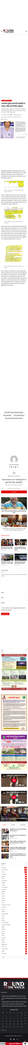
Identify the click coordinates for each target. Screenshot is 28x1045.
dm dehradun (5, 887)
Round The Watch (6, 114)
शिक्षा (3, 931)
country (3, 885)
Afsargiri (4, 937)
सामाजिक (3, 891)
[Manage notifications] (25, 1042)
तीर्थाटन (3, 893)
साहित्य (3, 940)
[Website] (10, 467)
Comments (22, 824)
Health (3, 911)
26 (6, 1026)
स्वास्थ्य (3, 909)
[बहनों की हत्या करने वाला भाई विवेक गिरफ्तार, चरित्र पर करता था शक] (7, 542)
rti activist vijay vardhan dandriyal (14, 412)
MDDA (3, 896)
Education (4, 874)
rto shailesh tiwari (19, 415)
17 (25, 1021)
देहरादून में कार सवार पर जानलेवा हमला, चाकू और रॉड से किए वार (20, 562)
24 (25, 1023)
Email (2, 597)
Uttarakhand (9, 100)
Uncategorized (5, 922)
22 (17, 1023)
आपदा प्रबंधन (4, 880)
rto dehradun (7, 415)
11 (2, 1021)
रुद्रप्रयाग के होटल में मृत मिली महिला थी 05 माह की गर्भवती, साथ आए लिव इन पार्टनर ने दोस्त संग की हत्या (18, 855)
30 (21, 1026)
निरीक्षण (3, 951)
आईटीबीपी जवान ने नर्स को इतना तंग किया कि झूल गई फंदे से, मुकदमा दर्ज (14, 819)
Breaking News (5, 913)
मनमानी (3, 898)
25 (2, 1026)
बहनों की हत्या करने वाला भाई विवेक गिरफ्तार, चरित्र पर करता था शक (7, 547)
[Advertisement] (14, 14)
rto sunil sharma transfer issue (14, 418)
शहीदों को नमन (4, 944)
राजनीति (3, 876)
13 (10, 1021)
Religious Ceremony (6, 904)
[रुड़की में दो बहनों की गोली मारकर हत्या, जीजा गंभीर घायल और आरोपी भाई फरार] (21, 542)
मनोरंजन (3, 920)
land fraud (4, 889)
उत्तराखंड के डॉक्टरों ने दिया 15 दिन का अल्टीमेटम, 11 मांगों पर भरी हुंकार (7, 562)
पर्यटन (3, 902)
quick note (4, 953)
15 (17, 1021)
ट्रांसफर (3, 942)
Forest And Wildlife (6, 924)
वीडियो (3, 927)
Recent (13, 824)
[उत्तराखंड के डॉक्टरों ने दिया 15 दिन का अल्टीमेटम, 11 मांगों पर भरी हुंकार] (7, 557)
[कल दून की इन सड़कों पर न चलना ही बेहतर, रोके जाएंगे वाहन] (5, 837)
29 (17, 1026)
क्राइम (3, 918)
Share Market (5, 948)
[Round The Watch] (8, 31)
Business (4, 929)
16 (21, 1021)
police (3, 878)
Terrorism (4, 946)
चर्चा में (3, 915)
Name (2, 592)
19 (6, 1023)
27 (10, 1026)
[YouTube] (16, 467)
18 (2, 1023)
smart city (4, 907)
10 (25, 1018)
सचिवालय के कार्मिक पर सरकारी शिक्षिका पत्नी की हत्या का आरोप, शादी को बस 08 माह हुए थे (18, 842)
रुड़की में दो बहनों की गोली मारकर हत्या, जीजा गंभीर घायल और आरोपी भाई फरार (20, 548)
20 (10, 1023)
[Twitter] (14, 467)
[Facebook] (12, 467)
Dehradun (8, 97)
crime (3, 872)
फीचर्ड (3, 935)
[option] (14, 813)
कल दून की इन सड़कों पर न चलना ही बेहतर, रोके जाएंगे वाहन (18, 836)
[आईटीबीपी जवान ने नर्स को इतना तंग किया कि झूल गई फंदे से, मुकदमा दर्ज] (5, 831)
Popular (4, 824)
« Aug (2, 1030)
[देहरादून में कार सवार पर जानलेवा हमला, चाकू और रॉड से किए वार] (21, 557)
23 (21, 1023)
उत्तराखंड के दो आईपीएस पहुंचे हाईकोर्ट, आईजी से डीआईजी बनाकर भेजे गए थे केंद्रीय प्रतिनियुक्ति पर (18, 849)
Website (3, 602)
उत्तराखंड (3, 882)
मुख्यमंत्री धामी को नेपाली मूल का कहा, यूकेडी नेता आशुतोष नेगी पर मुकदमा (14, 1006)
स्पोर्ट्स (3, 933)
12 (6, 1021)
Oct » (5, 1030)
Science (3, 900)
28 (14, 1026)
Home (3, 97)
